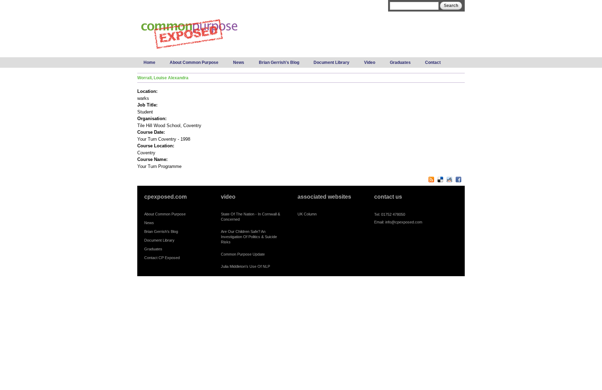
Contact (433, 62)
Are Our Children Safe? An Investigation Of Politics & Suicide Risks (249, 236)
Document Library (331, 62)
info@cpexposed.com (403, 222)
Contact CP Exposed (162, 258)
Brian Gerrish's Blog (279, 62)
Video (369, 62)
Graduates (400, 62)
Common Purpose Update (243, 254)
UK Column (307, 214)
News (238, 62)
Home (149, 62)
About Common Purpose (194, 62)
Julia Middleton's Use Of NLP (245, 266)
